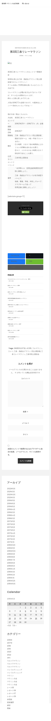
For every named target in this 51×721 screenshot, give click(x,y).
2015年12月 (11, 581)
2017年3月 (11, 536)
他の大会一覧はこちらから (18, 114)
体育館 (9, 699)
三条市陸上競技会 (21, 158)
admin (24, 48)
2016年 (21, 55)
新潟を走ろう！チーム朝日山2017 (16, 311)
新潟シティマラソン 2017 (14, 330)
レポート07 (11, 693)
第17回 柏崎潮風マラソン (14, 337)
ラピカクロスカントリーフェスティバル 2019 (19, 279)
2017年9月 (11, 524)
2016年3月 (11, 572)
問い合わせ (25, 3)
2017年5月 (11, 530)
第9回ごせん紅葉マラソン (14, 317)
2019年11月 (11, 500)
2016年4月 (11, 569)
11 (36, 611)
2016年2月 (11, 575)
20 (10, 618)
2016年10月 (11, 551)
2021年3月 (11, 491)
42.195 (28, 348)
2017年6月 (11, 527)
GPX (8, 658)
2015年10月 (11, 584)
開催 (8, 708)
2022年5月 (11, 488)
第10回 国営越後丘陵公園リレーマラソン (17, 298)
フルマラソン (37, 348)
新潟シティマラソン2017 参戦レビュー (17, 292)
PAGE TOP (47, 697)
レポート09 (11, 696)
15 (20, 615)
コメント (25, 378)
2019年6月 (11, 503)
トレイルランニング (14, 670)
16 (25, 615)
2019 (9, 649)
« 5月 (9, 625)
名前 (25, 411)
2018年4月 (11, 515)
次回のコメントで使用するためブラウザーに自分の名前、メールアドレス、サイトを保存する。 (25, 452)
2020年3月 (11, 494)
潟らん (25, 16)
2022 (9, 655)
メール (25, 423)
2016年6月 (11, 563)
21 (15, 618)
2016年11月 (11, 548)
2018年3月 (11, 518)
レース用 (10, 687)
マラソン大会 (28, 55)
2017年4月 (11, 533)
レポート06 (11, 690)
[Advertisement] (25, 233)
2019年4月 (11, 509)
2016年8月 (11, 557)
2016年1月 (10, 578)
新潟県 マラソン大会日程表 (10, 3)
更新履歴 (10, 702)
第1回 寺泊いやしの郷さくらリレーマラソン (18, 304)
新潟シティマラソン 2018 (14, 285)
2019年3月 (11, 512)
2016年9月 (11, 554)
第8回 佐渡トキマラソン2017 (14, 324)
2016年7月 (11, 560)
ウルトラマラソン (13, 661)
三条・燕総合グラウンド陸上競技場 (27, 351)
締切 (8, 705)
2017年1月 (10, 542)
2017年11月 (11, 521)
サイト (25, 434)
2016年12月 (11, 545)
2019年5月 (11, 506)
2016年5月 (11, 566)
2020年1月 (11, 497)
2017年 (9, 643)
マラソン (10, 675)
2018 (9, 646)
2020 (9, 652)
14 (15, 615)
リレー (10, 351)
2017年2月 (11, 539)
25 (36, 618)
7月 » (14, 625)
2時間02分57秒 (20, 348)
